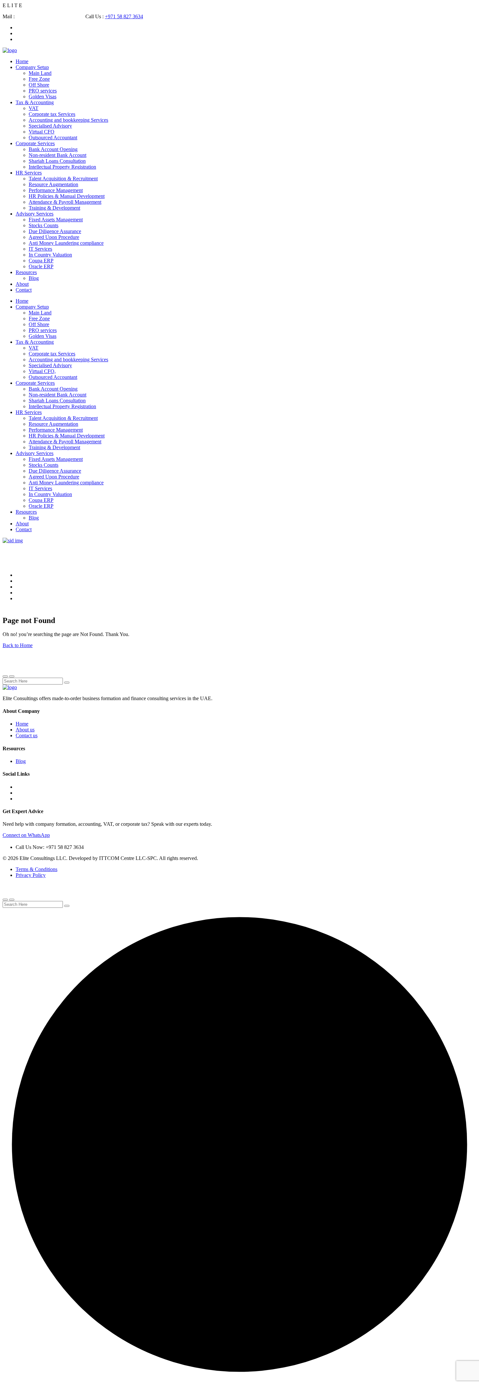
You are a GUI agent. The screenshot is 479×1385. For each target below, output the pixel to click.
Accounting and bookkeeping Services (68, 120)
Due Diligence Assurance (55, 231)
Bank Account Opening (53, 149)
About (22, 284)
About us (25, 729)
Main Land (40, 73)
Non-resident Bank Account (57, 155)
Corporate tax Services (52, 114)
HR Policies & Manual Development (67, 196)
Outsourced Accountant (53, 137)
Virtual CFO (41, 131)
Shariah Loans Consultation (57, 161)
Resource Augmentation (53, 184)
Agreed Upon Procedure (54, 237)
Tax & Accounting (35, 102)
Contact (24, 290)
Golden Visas (42, 96)
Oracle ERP (41, 266)
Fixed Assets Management (56, 219)
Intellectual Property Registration (62, 167)
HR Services (29, 172)
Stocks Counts (43, 225)
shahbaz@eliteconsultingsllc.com (50, 16)
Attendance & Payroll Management (65, 202)
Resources (26, 272)
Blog (34, 278)
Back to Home (18, 645)
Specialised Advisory (50, 126)
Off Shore (39, 85)
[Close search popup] (5, 900)
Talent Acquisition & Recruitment (63, 178)
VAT (33, 108)
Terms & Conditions (36, 869)
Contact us (26, 735)
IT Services (40, 249)
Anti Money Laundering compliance (66, 243)
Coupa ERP (41, 260)
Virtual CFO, (42, 371)
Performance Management (56, 190)
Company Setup (32, 67)
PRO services (43, 90)
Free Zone (39, 79)
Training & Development (54, 208)
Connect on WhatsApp (26, 835)
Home (22, 61)
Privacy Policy (31, 875)
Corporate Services (35, 143)
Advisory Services (34, 213)
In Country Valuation (50, 254)
